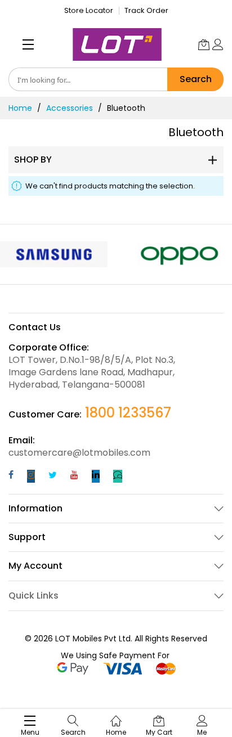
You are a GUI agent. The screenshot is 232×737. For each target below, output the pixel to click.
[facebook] (11, 476)
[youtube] (74, 476)
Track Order (146, 10)
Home (20, 108)
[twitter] (52, 476)
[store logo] (117, 44)
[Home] (116, 714)
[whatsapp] (117, 476)
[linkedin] (96, 476)
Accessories (69, 108)
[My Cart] (203, 44)
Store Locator (88, 10)
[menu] (28, 44)
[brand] (54, 254)
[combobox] (87, 79)
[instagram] (31, 476)
